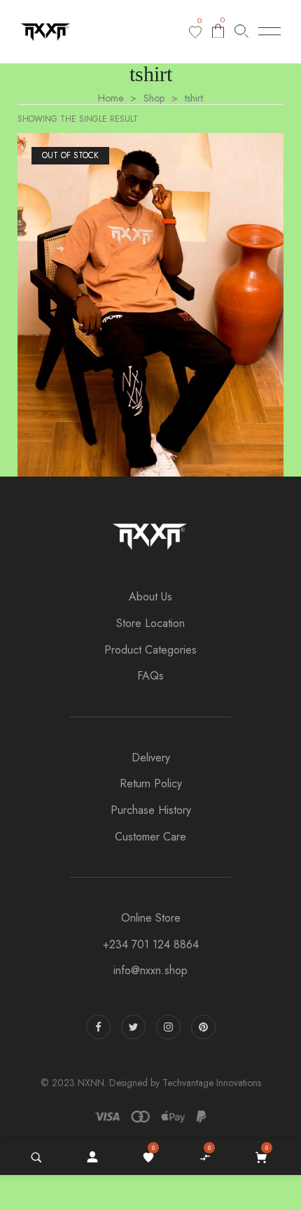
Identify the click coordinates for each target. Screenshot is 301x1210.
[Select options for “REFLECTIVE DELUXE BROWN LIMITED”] (191, 319)
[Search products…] (241, 31)
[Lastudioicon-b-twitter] (133, 1027)
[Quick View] (167, 319)
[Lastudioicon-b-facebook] (98, 1027)
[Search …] (36, 1157)
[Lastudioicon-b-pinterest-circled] (203, 1027)
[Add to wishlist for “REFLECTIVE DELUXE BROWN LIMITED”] (86, 319)
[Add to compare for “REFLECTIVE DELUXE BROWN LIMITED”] (117, 319)
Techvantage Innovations (211, 1083)
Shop (154, 98)
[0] (195, 32)
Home (110, 98)
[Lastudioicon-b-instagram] (168, 1027)
